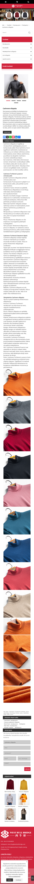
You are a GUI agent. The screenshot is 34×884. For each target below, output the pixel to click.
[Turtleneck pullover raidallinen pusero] (24, 814)
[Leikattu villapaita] (10, 799)
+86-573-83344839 (9, 841)
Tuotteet (9, 25)
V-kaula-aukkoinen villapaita (11, 722)
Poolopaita (25, 25)
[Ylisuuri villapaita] (24, 784)
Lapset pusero (6, 59)
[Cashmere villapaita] (16, 86)
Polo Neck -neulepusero (10, 725)
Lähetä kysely (7, 132)
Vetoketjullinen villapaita (9, 51)
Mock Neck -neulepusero (11, 724)
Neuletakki (5, 48)
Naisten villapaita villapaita (24, 806)
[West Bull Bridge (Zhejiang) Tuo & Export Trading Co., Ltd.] (17, 6)
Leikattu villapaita (10, 806)
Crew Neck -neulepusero (11, 720)
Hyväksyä (18, 880)
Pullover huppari (8, 727)
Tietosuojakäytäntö (14, 876)
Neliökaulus (18, 727)
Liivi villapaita (6, 55)
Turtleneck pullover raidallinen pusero (24, 821)
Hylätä (9, 880)
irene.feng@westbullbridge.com (16, 844)
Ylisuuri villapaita (24, 791)
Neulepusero (16, 25)
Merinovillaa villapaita (10, 791)
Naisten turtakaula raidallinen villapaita (10, 821)
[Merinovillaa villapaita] (10, 784)
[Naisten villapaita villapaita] (24, 799)
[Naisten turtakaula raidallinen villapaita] (10, 814)
